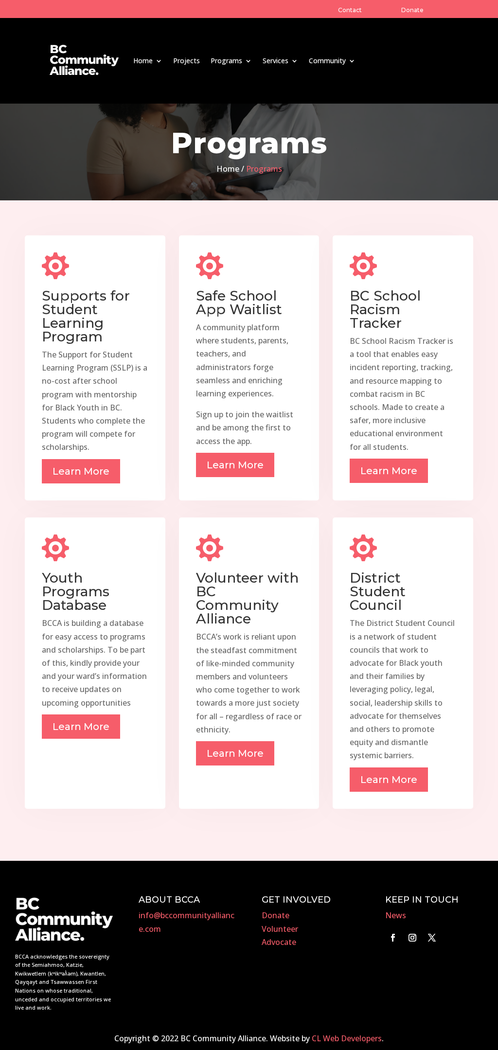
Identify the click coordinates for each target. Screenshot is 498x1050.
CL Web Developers (347, 1038)
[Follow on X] (432, 937)
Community (327, 60)
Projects (186, 60)
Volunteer (280, 929)
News (395, 915)
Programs (226, 60)
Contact (350, 10)
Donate (412, 10)
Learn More (81, 471)
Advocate (279, 942)
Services (275, 60)
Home (143, 60)
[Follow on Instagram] (412, 937)
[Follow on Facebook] (393, 937)
